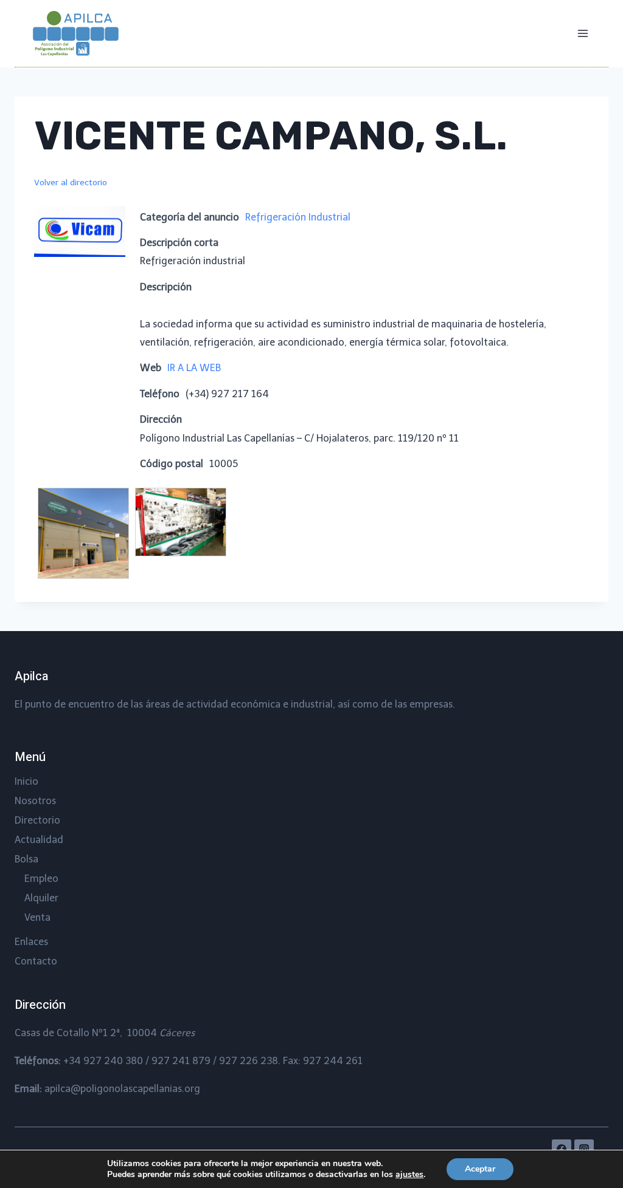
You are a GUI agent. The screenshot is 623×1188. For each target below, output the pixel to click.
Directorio (37, 820)
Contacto (36, 961)
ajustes (409, 1174)
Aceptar (480, 1169)
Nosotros (35, 801)
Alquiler (41, 898)
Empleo (41, 878)
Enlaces (31, 941)
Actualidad (39, 839)
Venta (37, 917)
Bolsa (26, 859)
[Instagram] (584, 1149)
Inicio (26, 781)
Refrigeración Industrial (297, 217)
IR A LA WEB (194, 368)
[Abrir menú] (582, 33)
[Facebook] (561, 1149)
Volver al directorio (70, 182)
